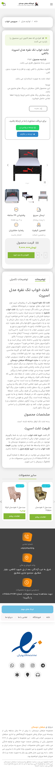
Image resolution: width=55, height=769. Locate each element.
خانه (36, 21)
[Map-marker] (27, 674)
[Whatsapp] (12, 665)
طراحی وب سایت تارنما (44, 765)
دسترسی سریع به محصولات (27, 590)
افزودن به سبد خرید (21, 255)
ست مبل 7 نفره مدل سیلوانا (43, 509)
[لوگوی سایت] (27, 4)
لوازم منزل (25, 21)
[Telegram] (43, 665)
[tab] (40, 279)
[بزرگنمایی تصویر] (45, 182)
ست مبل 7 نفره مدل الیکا (15, 507)
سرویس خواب (11, 21)
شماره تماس (27, 544)
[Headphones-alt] (37, 674)
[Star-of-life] (17, 674)
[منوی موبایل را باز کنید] (51, 4)
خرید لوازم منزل (27, 448)
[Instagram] (32, 665)
